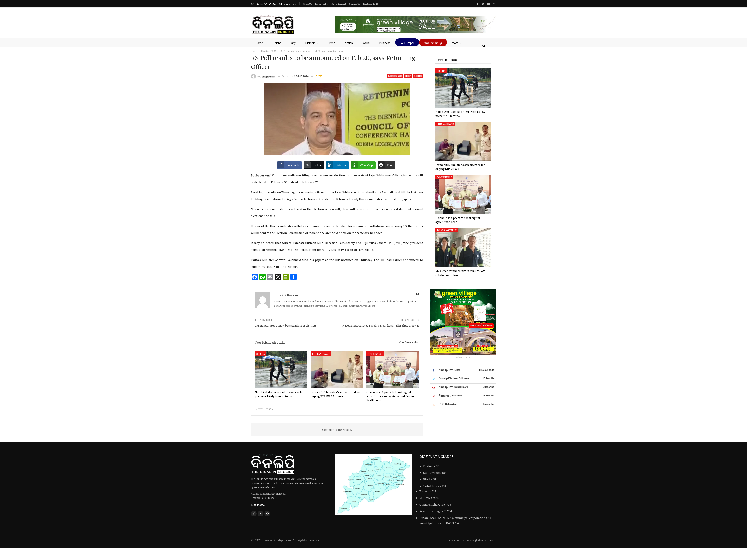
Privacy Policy (322, 3)
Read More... (258, 504)
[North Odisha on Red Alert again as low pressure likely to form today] (281, 369)
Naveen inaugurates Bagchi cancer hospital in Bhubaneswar (380, 325)
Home (259, 43)
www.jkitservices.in (481, 540)
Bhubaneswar (320, 353)
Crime (331, 43)
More (455, 43)
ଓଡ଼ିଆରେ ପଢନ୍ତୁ (433, 43)
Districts (310, 43)
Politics (418, 76)
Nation (349, 43)
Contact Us (354, 3)
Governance (375, 353)
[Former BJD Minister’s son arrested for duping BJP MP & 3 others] (337, 369)
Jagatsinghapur (447, 230)
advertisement (339, 3)
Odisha (277, 43)
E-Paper (409, 43)
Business (384, 43)
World (366, 43)
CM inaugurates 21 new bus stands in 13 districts (286, 325)
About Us (307, 3)
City (293, 43)
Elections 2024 (370, 3)
